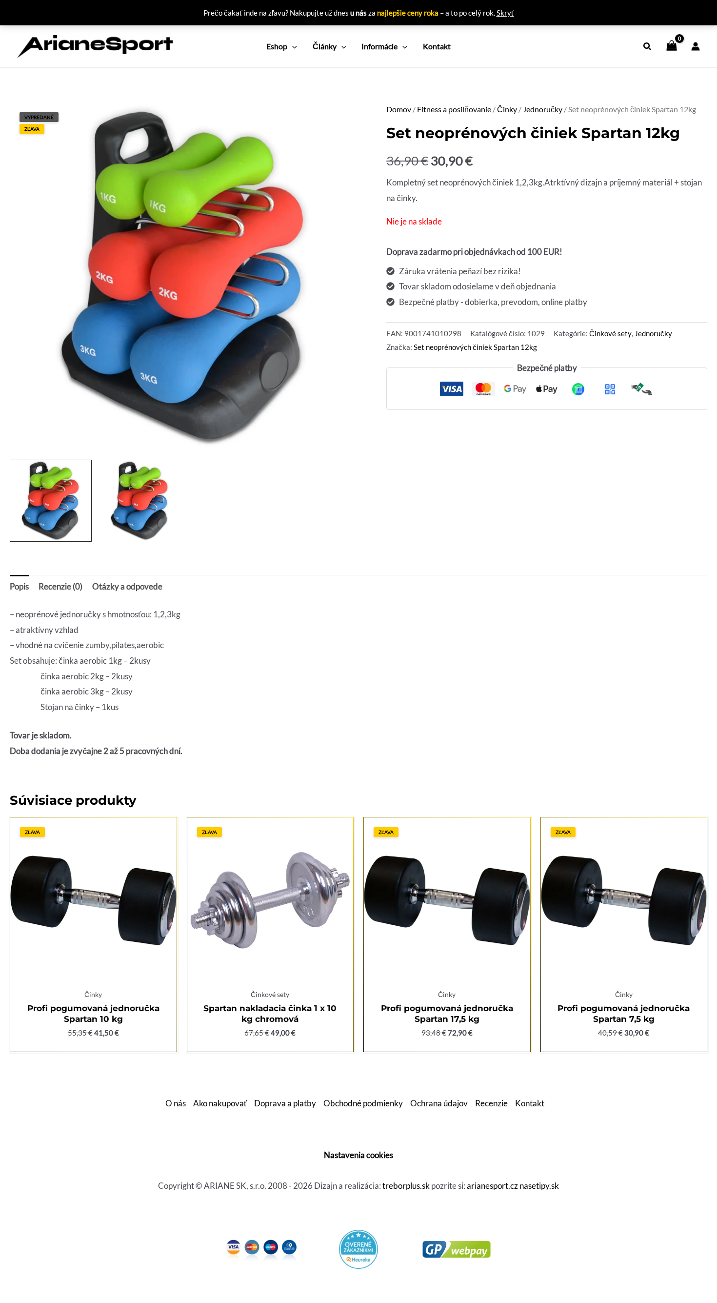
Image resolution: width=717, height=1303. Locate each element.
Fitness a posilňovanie (454, 109)
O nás (175, 1103)
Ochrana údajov (439, 1103)
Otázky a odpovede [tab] (127, 586)
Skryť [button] (505, 12)
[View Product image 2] (140, 501)
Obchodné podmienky (363, 1103)
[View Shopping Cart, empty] (671, 46)
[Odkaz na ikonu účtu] (695, 46)
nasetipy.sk (539, 1186)
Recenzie (491, 1103)
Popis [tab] (19, 586)
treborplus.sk (406, 1186)
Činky (507, 109)
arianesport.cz (492, 1186)
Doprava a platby (285, 1103)
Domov (398, 109)
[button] (292, 46)
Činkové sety (610, 333)
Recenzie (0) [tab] (60, 586)
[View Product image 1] (51, 501)
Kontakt (529, 1103)
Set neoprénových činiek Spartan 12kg (475, 347)
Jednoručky (542, 109)
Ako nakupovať (220, 1103)
